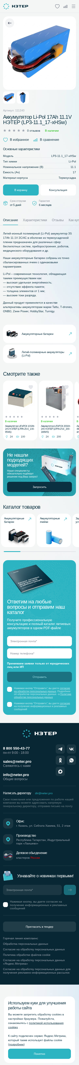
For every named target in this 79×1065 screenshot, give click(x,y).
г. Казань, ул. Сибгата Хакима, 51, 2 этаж (43, 825)
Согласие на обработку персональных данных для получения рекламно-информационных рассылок (36, 970)
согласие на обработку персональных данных (42, 690)
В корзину (20, 190)
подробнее (16, 1044)
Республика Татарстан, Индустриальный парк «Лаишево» (43, 841)
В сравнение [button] (49, 139)
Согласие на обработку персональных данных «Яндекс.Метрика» (34, 961)
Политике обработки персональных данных (42, 696)
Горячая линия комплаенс (20, 938)
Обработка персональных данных (25, 943)
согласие (65, 703)
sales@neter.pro (17, 762)
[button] (30, 387)
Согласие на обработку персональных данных (34, 949)
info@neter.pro (16, 775)
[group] (18, 530)
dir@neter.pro (44, 793)
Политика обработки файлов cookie (26, 954)
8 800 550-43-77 (16, 748)
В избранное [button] (19, 139)
